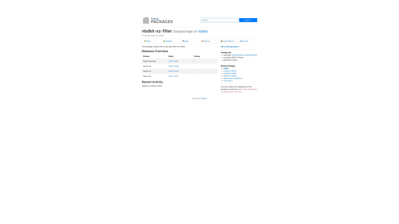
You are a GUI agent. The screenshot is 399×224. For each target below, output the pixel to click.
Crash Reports (228, 41)
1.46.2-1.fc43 (173, 76)
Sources (207, 41)
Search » (248, 20)
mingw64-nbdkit (229, 73)
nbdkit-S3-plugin (230, 76)
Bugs (186, 41)
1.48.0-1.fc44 (173, 71)
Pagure (204, 98)
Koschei (245, 41)
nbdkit (203, 31)
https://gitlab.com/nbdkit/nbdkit (244, 55)
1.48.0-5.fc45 (173, 66)
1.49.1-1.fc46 (173, 61)
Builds (148, 41)
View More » (228, 81)
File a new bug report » (230, 47)
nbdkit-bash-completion (232, 78)
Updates (168, 41)
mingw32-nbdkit (229, 71)
